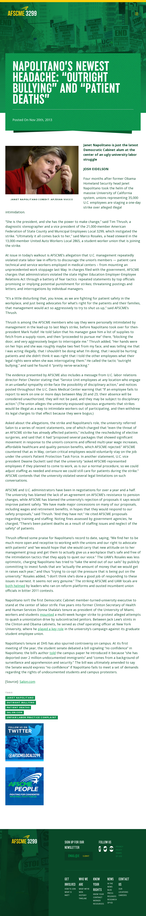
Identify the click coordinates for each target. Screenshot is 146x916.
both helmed (15, 586)
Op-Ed (110, 903)
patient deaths (18, 707)
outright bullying (21, 702)
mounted (47, 614)
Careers (123, 895)
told (52, 653)
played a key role (51, 629)
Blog (109, 890)
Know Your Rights (97, 884)
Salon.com (27, 681)
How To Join (70, 889)
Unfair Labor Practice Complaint (31, 717)
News (110, 879)
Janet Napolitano (20, 698)
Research (112, 899)
